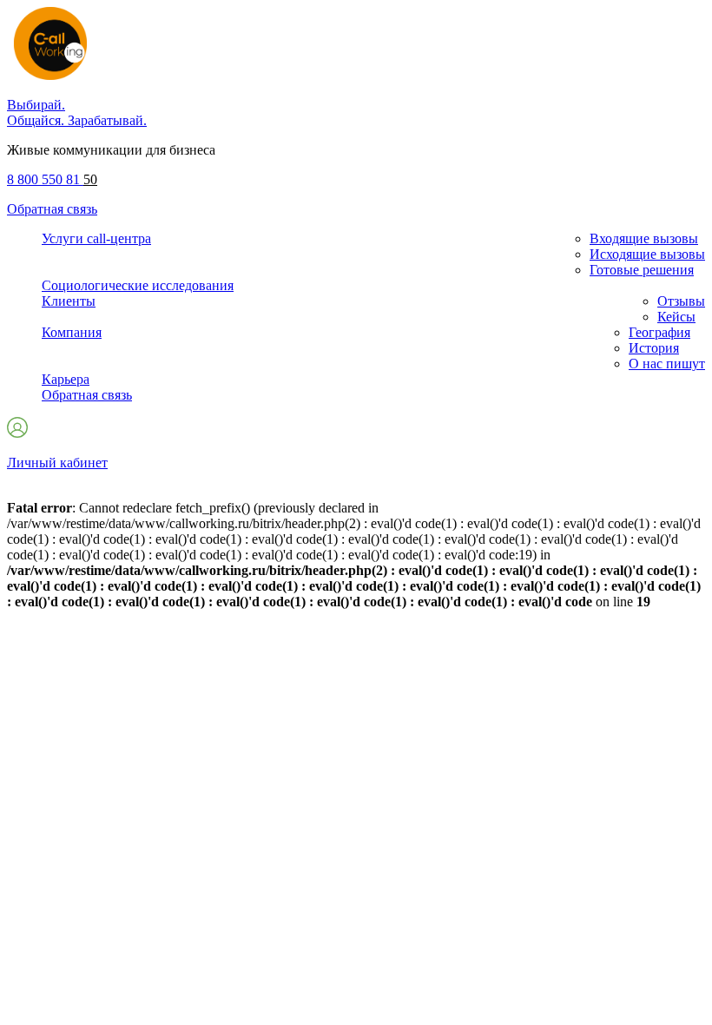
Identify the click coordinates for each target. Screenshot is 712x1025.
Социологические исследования (138, 285)
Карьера (65, 379)
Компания (72, 332)
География (659, 332)
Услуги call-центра (96, 238)
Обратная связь (52, 209)
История (654, 348)
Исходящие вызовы (647, 254)
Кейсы (676, 316)
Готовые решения (642, 269)
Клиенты (69, 301)
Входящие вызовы (644, 238)
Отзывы (681, 301)
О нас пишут (667, 363)
